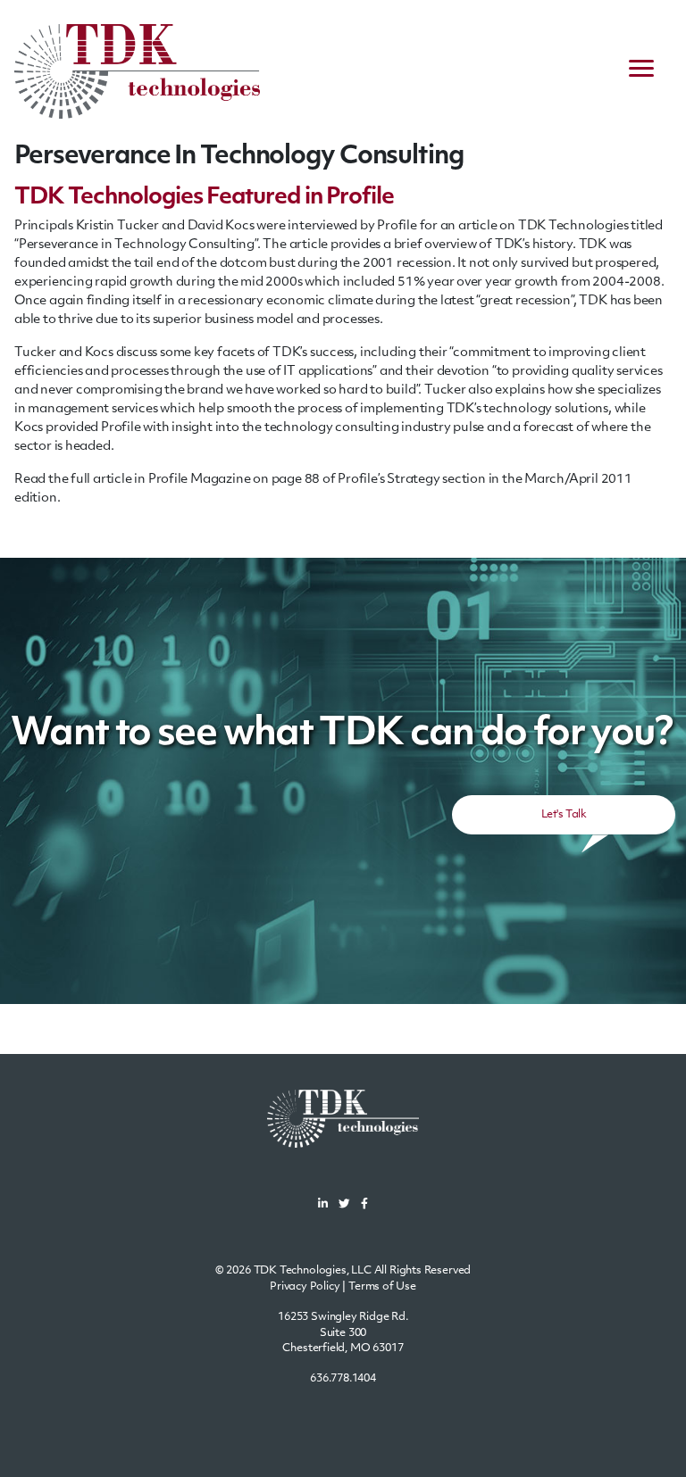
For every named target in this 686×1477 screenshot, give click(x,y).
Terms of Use (382, 1287)
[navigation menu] (641, 71)
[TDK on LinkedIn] (323, 1205)
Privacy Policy (305, 1287)
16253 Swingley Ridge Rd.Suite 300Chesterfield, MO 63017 (343, 1333)
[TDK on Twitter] (344, 1205)
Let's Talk (563, 814)
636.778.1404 (343, 1378)
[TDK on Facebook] (364, 1205)
